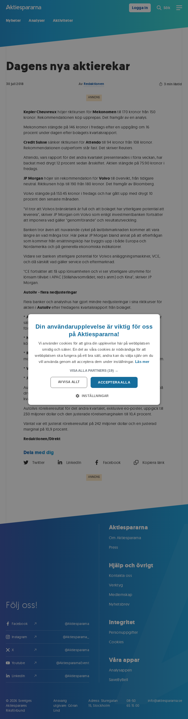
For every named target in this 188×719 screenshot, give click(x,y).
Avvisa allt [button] (69, 382)
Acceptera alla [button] (114, 382)
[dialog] (94, 359)
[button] (94, 370)
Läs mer (142, 362)
